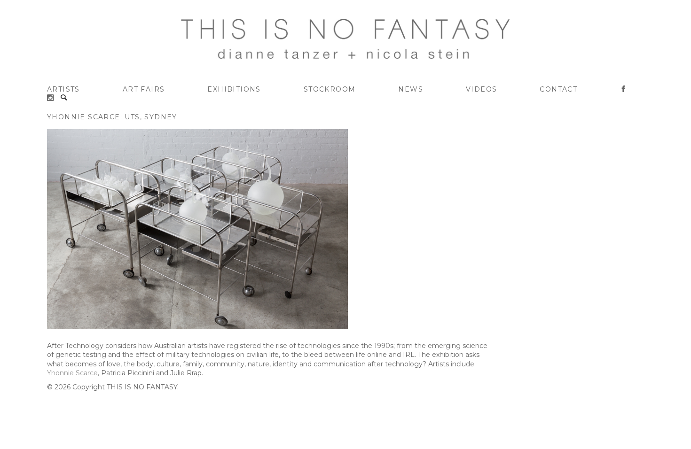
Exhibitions (233, 89)
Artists (63, 89)
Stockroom (330, 89)
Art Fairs (144, 89)
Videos (481, 89)
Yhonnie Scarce (72, 373)
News (410, 89)
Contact (558, 89)
